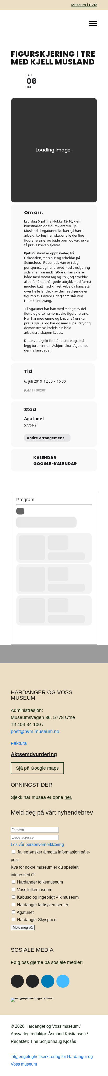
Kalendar (44, 457)
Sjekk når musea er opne (41, 797)
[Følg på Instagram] (32, 981)
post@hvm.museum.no (35, 731)
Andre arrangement (45, 437)
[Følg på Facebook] (17, 981)
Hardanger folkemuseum (39, 882)
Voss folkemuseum (34, 889)
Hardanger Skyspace (36, 919)
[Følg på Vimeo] (62, 981)
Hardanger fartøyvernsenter (42, 905)
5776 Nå (30, 425)
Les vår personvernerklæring (37, 844)
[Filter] (20, 511)
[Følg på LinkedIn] (47, 981)
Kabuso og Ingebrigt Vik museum (47, 897)
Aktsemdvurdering (34, 754)
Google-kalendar (55, 463)
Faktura (19, 743)
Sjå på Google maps (37, 768)
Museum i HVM (84, 4)
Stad (30, 409)
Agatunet (34, 419)
